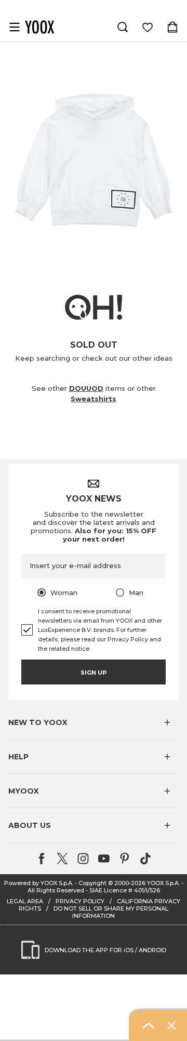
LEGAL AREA (25, 901)
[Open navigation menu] (14, 27)
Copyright (92, 883)
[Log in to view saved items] (147, 27)
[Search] (122, 27)
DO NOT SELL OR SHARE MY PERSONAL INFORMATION (111, 912)
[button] (93, 722)
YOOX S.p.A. (163, 883)
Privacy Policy (128, 639)
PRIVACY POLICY (80, 901)
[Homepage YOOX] (39, 27)
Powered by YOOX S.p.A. (38, 883)
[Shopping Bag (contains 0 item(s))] (172, 27)
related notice (69, 648)
